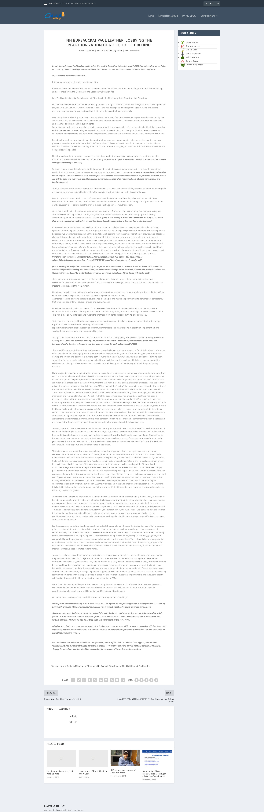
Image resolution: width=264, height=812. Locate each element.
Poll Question (192, 57)
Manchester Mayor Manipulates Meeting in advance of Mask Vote (154, 773)
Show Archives (193, 46)
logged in (60, 810)
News (151, 16)
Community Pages (194, 64)
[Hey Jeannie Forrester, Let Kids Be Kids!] (61, 758)
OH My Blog (191, 49)
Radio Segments (193, 53)
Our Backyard (207, 16)
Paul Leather (144, 666)
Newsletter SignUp (168, 16)
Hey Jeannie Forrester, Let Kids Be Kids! (60, 772)
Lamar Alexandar (88, 666)
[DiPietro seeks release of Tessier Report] (125, 758)
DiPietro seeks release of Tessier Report (123, 771)
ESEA (77, 666)
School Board (192, 61)
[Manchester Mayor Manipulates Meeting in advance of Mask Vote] (157, 758)
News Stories (192, 42)
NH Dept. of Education (107, 666)
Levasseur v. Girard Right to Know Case (93, 772)
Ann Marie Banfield (65, 666)
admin (91, 50)
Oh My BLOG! (189, 16)
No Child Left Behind (128, 666)
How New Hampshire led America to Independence (84, 3)
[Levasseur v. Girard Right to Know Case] (93, 758)
